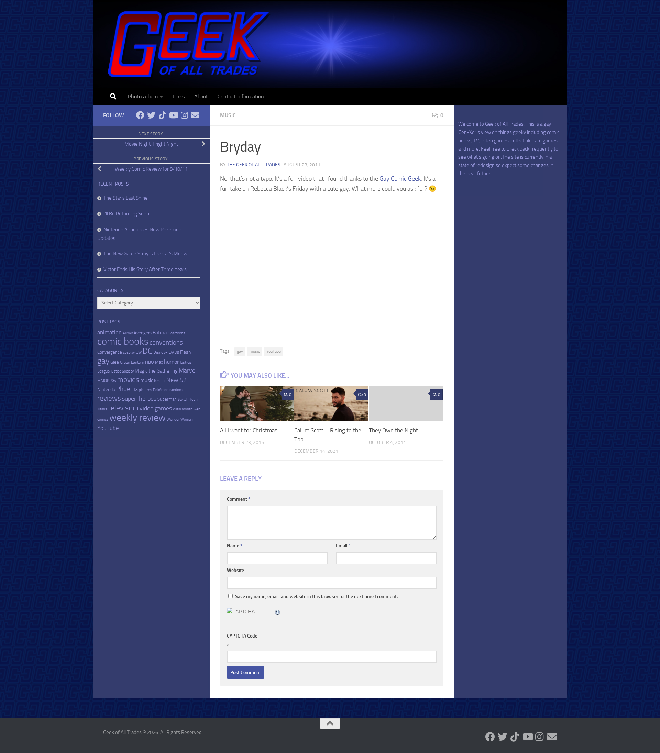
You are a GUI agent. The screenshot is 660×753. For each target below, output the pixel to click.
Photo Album (143, 96)
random (176, 389)
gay (240, 351)
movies (128, 379)
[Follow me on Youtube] (173, 115)
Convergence (109, 352)
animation (109, 332)
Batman (161, 333)
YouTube (273, 351)
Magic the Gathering (156, 371)
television (123, 407)
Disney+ (160, 352)
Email (343, 546)
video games (156, 408)
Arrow (128, 333)
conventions (166, 342)
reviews (109, 398)
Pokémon (160, 390)
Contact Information (241, 96)
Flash (185, 352)
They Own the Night (393, 430)
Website (235, 570)
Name (234, 546)
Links (179, 96)
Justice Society (122, 371)
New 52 (176, 380)
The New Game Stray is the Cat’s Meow (145, 254)
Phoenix (127, 389)
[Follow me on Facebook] (140, 115)
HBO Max (154, 362)
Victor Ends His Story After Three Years (145, 269)
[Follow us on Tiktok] (162, 115)
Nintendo (106, 389)
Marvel (188, 370)
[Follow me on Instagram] (184, 115)
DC (147, 351)
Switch (183, 399)
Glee (114, 362)
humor (171, 361)
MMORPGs (106, 380)
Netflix (159, 380)
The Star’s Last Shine (125, 198)
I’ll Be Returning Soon (126, 214)
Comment (238, 499)
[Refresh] (278, 611)
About (201, 96)
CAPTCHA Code (242, 636)
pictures (145, 390)
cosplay (129, 352)
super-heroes (139, 398)
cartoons (177, 333)
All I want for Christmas (248, 430)
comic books (122, 341)
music (255, 351)
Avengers (143, 332)
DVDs (174, 352)
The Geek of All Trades (253, 165)
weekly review (137, 417)
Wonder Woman (180, 419)
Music (228, 115)
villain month (182, 409)
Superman (167, 399)
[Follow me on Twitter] (151, 115)
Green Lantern (132, 362)
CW (139, 352)
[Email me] (195, 115)
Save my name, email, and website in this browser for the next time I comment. (316, 596)
